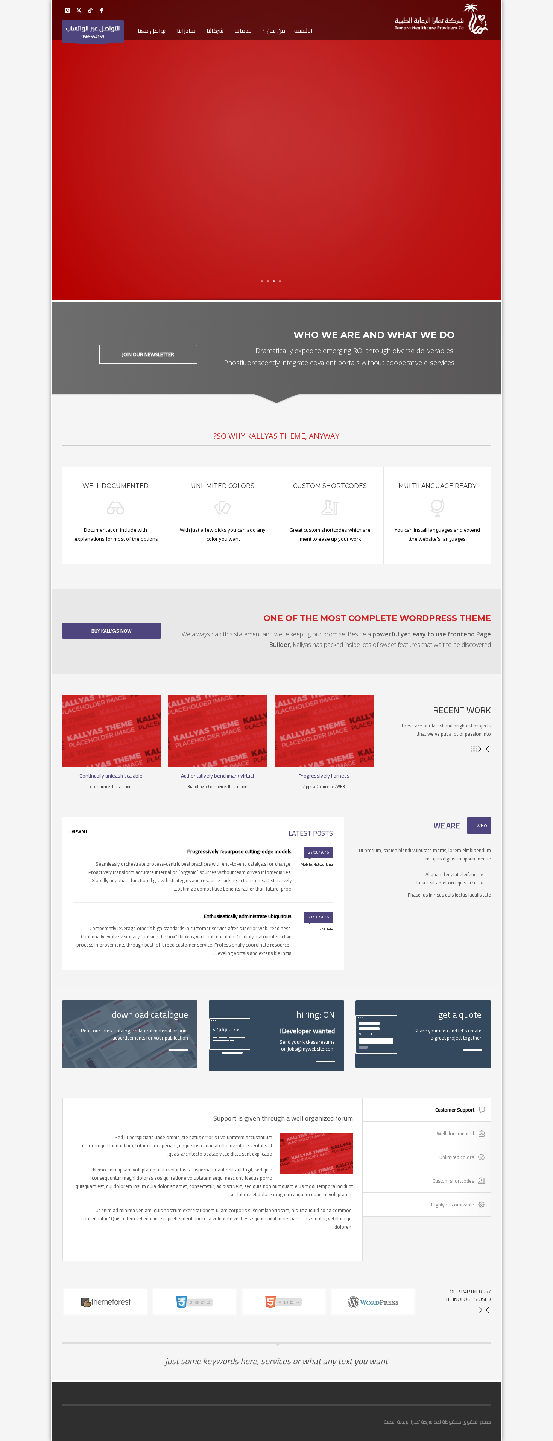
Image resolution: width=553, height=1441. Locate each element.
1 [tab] (280, 281)
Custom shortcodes (453, 1180)
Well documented (455, 1133)
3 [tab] (268, 281)
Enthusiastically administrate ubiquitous (248, 916)
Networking (323, 864)
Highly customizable (452, 1204)
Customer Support (454, 1109)
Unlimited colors (456, 1157)
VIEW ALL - (79, 831)
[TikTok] (90, 10)
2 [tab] (274, 281)
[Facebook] (101, 10)
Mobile (306, 864)
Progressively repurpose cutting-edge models (239, 851)
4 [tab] (262, 281)
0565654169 (93, 31)
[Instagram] (67, 10)
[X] (79, 10)
